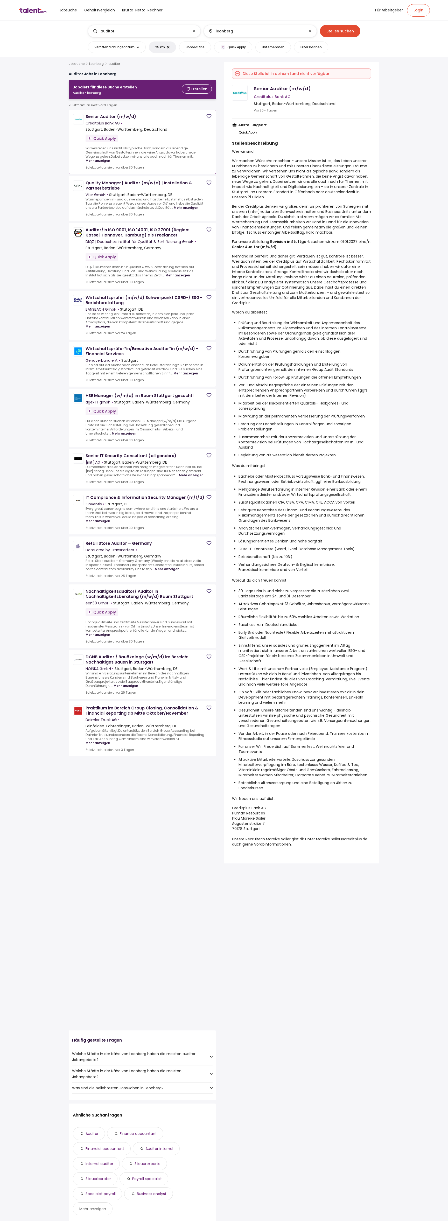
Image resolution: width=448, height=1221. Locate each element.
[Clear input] (194, 31)
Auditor (92, 1133)
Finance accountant (138, 1133)
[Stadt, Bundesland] (256, 31)
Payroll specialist (147, 1178)
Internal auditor (99, 1163)
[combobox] (144, 31)
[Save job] (209, 116)
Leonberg (96, 63)
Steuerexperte (147, 1163)
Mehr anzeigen (98, 160)
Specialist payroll (101, 1193)
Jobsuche (77, 63)
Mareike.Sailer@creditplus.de (341, 839)
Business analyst (151, 1193)
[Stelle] (140, 31)
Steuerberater (98, 1178)
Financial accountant (105, 1148)
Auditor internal (159, 1148)
